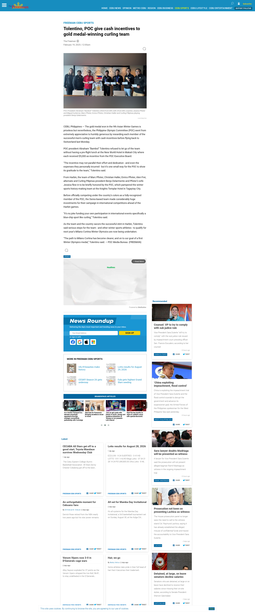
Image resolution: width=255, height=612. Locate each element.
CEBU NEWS (115, 8)
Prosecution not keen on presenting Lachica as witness (172, 510)
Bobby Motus (114, 562)
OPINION (127, 8)
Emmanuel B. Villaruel (72, 510)
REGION (152, 8)
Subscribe (247, 4)
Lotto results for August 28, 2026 (127, 446)
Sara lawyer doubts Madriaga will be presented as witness (171, 452)
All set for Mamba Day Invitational (127, 502)
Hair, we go (114, 557)
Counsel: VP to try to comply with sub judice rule (171, 326)
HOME (104, 8)
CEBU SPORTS (182, 8)
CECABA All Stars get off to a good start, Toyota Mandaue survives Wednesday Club (79, 449)
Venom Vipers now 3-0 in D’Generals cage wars (77, 559)
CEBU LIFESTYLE (199, 8)
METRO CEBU (139, 8)
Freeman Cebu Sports (78, 22)
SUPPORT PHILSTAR (243, 8)
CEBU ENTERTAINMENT (220, 8)
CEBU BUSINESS (165, 8)
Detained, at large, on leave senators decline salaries (170, 575)
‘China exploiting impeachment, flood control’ (170, 384)
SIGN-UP (129, 333)
